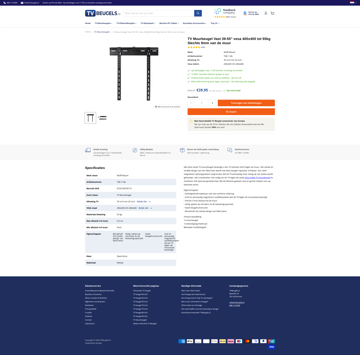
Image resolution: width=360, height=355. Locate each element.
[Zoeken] (198, 13)
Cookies (88, 312)
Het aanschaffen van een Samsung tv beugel (199, 309)
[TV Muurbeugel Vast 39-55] (90, 117)
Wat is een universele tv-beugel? (194, 301)
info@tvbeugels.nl (31, 3)
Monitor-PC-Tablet (168, 23)
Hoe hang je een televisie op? (193, 294)
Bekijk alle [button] (142, 201)
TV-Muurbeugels (103, 23)
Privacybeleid (90, 309)
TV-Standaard (147, 23)
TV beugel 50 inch (140, 294)
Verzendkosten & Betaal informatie (99, 290)
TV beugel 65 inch (140, 301)
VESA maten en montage (191, 305)
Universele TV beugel (141, 290)
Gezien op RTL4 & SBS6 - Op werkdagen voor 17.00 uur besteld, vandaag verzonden (77, 3)
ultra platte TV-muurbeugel (257, 177)
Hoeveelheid (193, 97)
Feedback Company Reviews (225, 11)
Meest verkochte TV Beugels (145, 323)
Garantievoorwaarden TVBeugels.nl (196, 312)
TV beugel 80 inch (140, 312)
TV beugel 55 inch (140, 298)
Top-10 (214, 23)
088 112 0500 (12, 3)
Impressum (90, 323)
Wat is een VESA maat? (190, 290)
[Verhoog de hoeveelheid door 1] (212, 103)
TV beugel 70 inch (140, 305)
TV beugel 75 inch (140, 309)
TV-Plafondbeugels (125, 23)
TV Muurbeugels (140, 320)
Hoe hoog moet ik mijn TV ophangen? (197, 298)
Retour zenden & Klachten (96, 298)
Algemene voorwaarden (95, 301)
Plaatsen (88, 316)
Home (88, 23)
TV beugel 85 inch (140, 316)
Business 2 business (93, 294)
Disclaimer (89, 305)
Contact (88, 320)
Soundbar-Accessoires (194, 23)
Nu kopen (231, 111)
